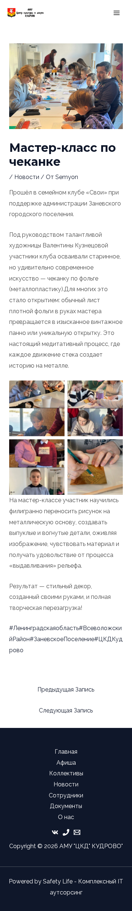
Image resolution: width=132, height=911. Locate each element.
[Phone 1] (66, 832)
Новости (26, 177)
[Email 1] (77, 832)
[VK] (55, 832)
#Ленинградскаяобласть (44, 628)
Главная (66, 751)
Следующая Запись (66, 710)
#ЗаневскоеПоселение (62, 639)
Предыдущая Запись (65, 689)
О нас (66, 817)
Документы (66, 806)
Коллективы (66, 773)
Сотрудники (66, 795)
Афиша (66, 762)
